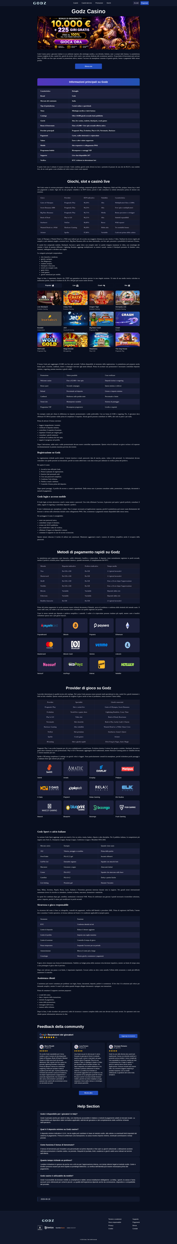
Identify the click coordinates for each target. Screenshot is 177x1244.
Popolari (48, 285)
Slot (126, 285)
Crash (100, 285)
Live (74, 285)
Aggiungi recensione (128, 1036)
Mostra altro (88, 1093)
